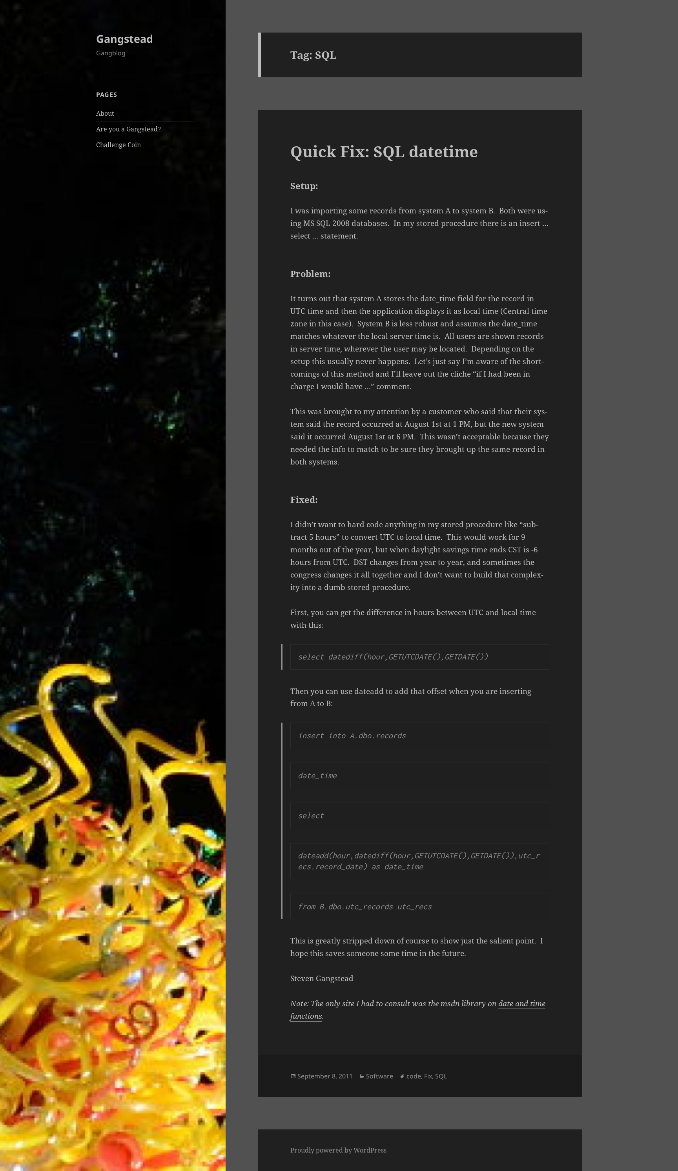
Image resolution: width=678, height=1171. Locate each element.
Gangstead (124, 38)
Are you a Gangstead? (128, 129)
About (105, 113)
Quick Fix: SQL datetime (384, 151)
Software (379, 1076)
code (413, 1076)
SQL (441, 1076)
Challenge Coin (118, 144)
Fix (428, 1076)
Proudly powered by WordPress (338, 1150)
